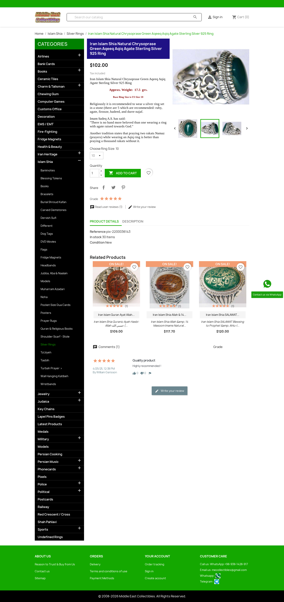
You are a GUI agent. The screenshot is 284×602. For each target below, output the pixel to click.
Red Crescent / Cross (54, 514)
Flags (44, 249)
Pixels (42, 477)
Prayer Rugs (49, 321)
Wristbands (48, 384)
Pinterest (123, 187)
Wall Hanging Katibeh (54, 376)
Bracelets (47, 194)
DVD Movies (48, 241)
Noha (44, 297)
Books (42, 71)
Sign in (149, 571)
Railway (43, 507)
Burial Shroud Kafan (53, 202)
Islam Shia (45, 162)
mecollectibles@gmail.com (229, 570)
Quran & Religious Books (57, 328)
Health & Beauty (50, 147)
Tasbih (45, 360)
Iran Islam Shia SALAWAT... (222, 315)
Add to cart (123, 173)
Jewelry (43, 394)
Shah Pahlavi (47, 522)
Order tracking (154, 564)
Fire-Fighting (47, 132)
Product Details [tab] (104, 221)
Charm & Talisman (51, 87)
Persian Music (48, 462)
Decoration (46, 117)
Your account (157, 556)
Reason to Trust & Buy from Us (55, 564)
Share (103, 187)
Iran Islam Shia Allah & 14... (169, 315)
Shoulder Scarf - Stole (55, 336)
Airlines (43, 56)
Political (43, 492)
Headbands (48, 265)
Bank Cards (46, 64)
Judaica (43, 402)
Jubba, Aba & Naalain (54, 273)
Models (45, 281)
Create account (155, 578)
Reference (98, 232)
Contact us (42, 571)
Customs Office (50, 109)
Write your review (144, 207)
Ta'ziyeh (46, 352)
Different (47, 226)
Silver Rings (48, 344)
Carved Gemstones (53, 210)
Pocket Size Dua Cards (56, 305)
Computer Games (51, 102)
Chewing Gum (48, 94)
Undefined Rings (50, 537)
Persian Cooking (50, 454)
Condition (97, 242)
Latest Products (50, 424)
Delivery (95, 564)
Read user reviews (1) (108, 207)
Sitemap (40, 578)
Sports (43, 529)
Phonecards (47, 469)
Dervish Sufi (48, 218)
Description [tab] (132, 221)
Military (43, 439)
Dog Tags (47, 233)
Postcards (45, 499)
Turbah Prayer (50, 368)
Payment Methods (102, 578)
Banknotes (48, 170)
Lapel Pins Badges (51, 417)
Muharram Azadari (53, 289)
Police (42, 484)
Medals (43, 432)
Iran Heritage (47, 154)
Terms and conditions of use (108, 571)
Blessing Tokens (51, 178)
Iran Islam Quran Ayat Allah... (116, 315)
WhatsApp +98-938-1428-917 (229, 564)
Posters (46, 313)
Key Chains (46, 409)
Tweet (113, 187)
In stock (96, 237)
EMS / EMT (46, 124)
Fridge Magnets (49, 139)
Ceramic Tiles (48, 79)
